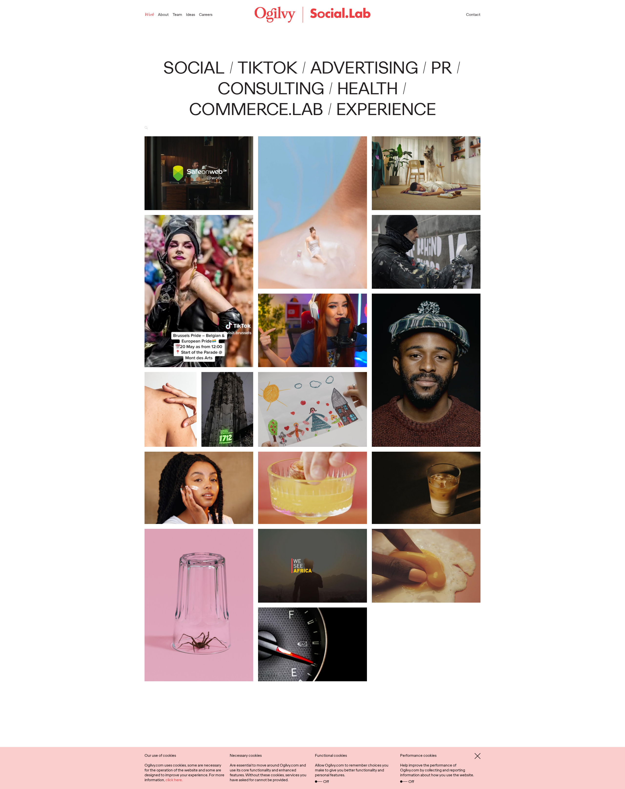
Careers (205, 14)
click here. (174, 779)
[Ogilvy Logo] (313, 14)
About (163, 14)
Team (177, 14)
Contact (473, 14)
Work (149, 14)
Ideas (190, 14)
